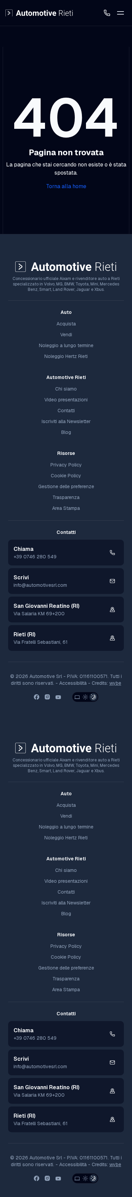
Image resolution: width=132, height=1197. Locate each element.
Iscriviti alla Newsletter (66, 421)
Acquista (66, 324)
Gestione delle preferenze (66, 486)
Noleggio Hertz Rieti (66, 356)
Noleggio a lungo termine (66, 345)
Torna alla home (66, 186)
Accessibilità (73, 683)
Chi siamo (66, 389)
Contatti (66, 410)
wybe (115, 683)
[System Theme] (77, 697)
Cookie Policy (66, 476)
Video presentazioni (66, 400)
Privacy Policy (66, 465)
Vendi (66, 335)
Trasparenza (66, 497)
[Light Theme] (85, 697)
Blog (66, 432)
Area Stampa (66, 508)
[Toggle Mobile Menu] (120, 13)
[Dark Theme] (93, 697)
